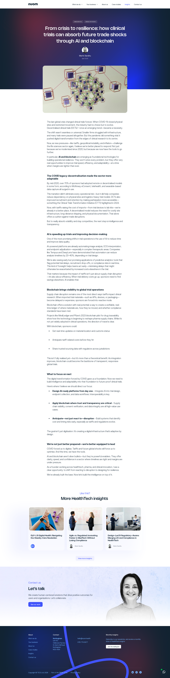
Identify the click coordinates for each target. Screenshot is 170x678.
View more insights (85, 558)
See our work (35, 604)
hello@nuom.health (84, 638)
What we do (76, 4)
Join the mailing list (113, 646)
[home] (33, 4)
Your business (91, 4)
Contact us (138, 4)
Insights (127, 4)
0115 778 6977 (83, 642)
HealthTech (91, 21)
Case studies (116, 4)
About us (105, 4)
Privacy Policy (75, 673)
